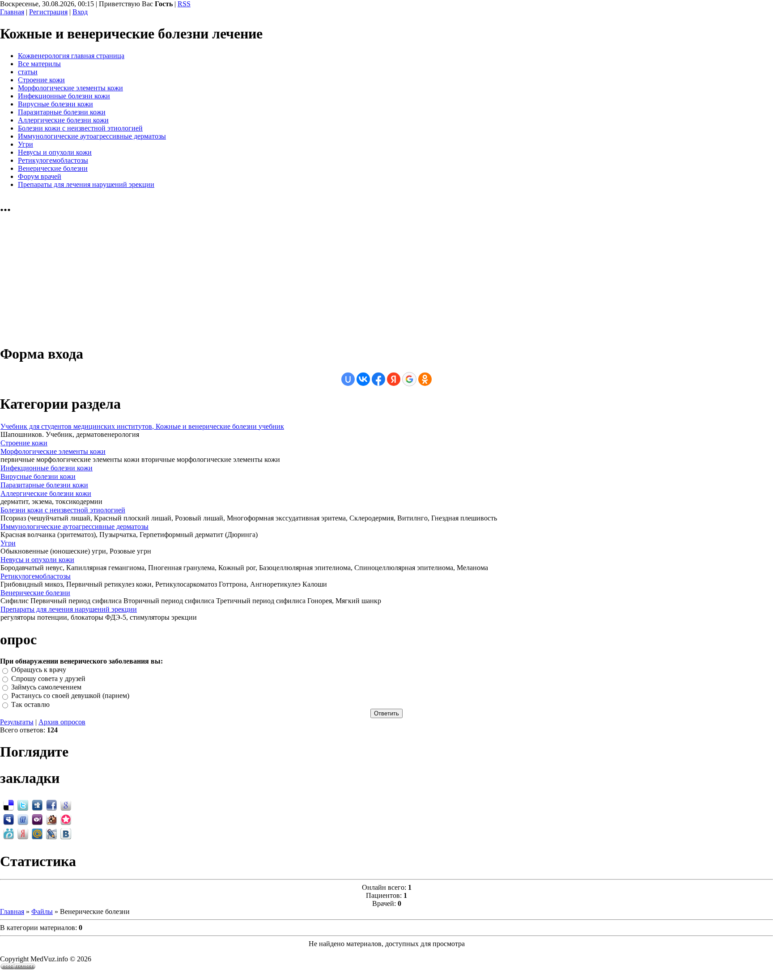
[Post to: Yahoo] (37, 819)
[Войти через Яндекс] (393, 379)
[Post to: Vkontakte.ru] (66, 833)
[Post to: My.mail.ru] (37, 833)
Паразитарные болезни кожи (44, 485)
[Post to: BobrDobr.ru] (51, 819)
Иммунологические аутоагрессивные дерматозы (74, 526)
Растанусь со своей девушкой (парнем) (70, 696)
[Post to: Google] (66, 804)
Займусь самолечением (46, 687)
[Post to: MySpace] (8, 819)
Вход (80, 12)
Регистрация (48, 12)
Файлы (42, 911)
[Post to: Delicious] (8, 804)
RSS (184, 4)
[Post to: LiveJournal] (51, 833)
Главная (12, 12)
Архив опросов (61, 722)
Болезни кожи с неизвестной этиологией (62, 510)
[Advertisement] (67, 280)
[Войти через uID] (348, 379)
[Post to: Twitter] (23, 804)
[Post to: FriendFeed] (23, 819)
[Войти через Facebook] (378, 379)
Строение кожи (23, 443)
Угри (8, 543)
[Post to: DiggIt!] (37, 804)
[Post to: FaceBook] (51, 804)
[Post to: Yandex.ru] (23, 833)
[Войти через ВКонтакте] (363, 379)
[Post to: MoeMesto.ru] (8, 833)
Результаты (17, 722)
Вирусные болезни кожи (38, 476)
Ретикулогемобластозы (35, 576)
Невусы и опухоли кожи (37, 559)
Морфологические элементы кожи (53, 451)
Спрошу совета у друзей (48, 678)
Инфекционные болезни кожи (46, 468)
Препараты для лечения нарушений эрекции (68, 609)
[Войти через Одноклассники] (425, 379)
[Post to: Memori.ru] (66, 819)
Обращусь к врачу (38, 670)
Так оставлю (30, 704)
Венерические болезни (35, 592)
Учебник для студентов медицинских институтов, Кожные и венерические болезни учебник (142, 426)
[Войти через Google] (409, 379)
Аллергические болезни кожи (45, 493)
